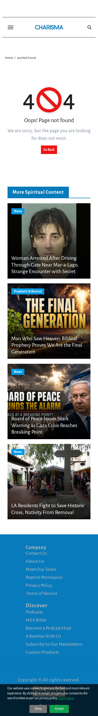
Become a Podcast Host (48, 628)
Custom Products (42, 652)
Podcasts (34, 612)
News (18, 211)
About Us (35, 561)
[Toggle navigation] (10, 27)
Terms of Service (41, 593)
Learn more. (66, 698)
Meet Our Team (41, 569)
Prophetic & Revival (28, 291)
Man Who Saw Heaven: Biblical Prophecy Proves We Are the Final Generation (46, 345)
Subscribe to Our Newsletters (54, 644)
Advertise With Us (43, 636)
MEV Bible (36, 620)
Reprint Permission (44, 577)
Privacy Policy (39, 585)
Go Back (49, 149)
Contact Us (36, 553)
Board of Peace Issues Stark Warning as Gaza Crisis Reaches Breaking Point (44, 425)
